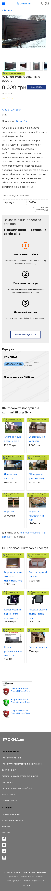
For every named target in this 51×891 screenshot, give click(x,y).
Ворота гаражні (38, 647)
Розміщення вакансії (12, 820)
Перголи (9, 511)
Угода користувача (14, 881)
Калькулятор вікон (11, 758)
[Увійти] (47, 3)
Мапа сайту (25, 885)
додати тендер (9, 800)
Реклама (6, 826)
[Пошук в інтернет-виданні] (41, 3)
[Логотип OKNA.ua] (24, 3)
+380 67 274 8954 (11, 109)
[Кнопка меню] (3, 3)
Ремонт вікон (8, 794)
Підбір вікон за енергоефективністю (20, 776)
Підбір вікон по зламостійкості (17, 788)
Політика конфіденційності (34, 881)
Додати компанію (11, 814)
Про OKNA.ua (13, 877)
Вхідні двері (7, 782)
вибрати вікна (9, 770)
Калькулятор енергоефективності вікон (22, 764)
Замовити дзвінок (26, 335)
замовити (36, 87)
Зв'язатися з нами (27, 877)
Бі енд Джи (22, 121)
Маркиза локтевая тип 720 (36, 515)
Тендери (6, 832)
